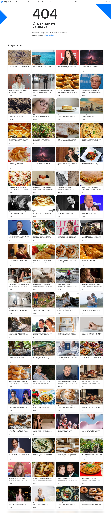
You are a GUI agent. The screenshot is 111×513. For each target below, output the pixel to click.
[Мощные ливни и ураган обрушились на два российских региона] (67, 279)
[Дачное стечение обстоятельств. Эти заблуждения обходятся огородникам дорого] (43, 303)
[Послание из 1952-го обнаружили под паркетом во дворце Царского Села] (19, 61)
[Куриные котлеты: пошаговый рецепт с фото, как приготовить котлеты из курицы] (43, 255)
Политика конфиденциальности (76, 511)
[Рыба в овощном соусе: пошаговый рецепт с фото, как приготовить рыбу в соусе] (91, 473)
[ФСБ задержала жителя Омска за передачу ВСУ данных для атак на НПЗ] (91, 231)
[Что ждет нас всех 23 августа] (91, 61)
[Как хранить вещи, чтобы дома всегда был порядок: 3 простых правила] (67, 328)
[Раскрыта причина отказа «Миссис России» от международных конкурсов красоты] (67, 425)
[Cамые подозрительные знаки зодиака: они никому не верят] (19, 303)
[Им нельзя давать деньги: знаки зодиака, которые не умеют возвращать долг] (91, 425)
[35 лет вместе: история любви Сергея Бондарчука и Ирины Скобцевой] (19, 206)
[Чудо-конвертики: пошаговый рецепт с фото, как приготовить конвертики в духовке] (67, 85)
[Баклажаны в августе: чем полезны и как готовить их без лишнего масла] (91, 158)
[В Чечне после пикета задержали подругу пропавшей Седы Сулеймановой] (43, 109)
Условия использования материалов (92, 511)
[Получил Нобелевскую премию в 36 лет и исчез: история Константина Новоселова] (67, 158)
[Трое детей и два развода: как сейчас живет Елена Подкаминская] (19, 85)
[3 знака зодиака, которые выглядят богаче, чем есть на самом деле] (19, 352)
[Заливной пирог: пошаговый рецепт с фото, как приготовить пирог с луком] (91, 182)
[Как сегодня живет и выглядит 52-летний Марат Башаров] (19, 231)
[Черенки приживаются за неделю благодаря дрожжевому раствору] (91, 449)
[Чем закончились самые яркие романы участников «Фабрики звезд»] (19, 400)
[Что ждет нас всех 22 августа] (43, 158)
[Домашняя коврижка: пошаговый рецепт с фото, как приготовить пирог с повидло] (43, 206)
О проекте (51, 511)
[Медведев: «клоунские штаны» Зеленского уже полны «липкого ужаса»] (67, 376)
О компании (8, 511)
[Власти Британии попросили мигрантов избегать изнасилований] (91, 109)
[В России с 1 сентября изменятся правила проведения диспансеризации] (67, 352)
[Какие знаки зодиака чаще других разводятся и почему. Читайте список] (91, 328)
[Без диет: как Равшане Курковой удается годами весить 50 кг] (19, 497)
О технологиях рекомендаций (61, 511)
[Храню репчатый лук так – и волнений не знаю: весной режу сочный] (43, 352)
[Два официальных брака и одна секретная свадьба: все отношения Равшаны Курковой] (67, 61)
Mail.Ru (3, 511)
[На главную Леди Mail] (6, 2)
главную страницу (49, 35)
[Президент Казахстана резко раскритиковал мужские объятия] (91, 85)
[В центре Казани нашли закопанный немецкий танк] (67, 182)
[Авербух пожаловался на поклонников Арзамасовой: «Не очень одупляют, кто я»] (67, 473)
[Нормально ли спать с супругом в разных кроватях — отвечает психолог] (19, 279)
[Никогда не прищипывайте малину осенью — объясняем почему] (43, 134)
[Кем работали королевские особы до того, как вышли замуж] (19, 449)
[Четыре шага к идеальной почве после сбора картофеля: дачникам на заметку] (19, 109)
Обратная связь (104, 511)
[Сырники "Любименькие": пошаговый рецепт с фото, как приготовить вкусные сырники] (19, 158)
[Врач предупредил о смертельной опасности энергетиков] (43, 497)
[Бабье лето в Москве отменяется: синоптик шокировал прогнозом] (43, 85)
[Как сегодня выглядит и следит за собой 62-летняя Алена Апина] (19, 473)
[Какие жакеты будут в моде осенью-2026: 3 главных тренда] (19, 328)
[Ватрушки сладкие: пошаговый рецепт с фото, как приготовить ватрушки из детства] (67, 255)
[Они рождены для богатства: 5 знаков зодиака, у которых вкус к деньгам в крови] (91, 279)
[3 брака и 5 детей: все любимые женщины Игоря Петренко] (43, 328)
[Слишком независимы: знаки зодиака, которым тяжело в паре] (91, 303)
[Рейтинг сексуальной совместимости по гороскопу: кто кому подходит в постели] (67, 303)
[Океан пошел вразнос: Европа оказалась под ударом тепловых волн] (43, 61)
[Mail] (2, 2)
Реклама (14, 511)
